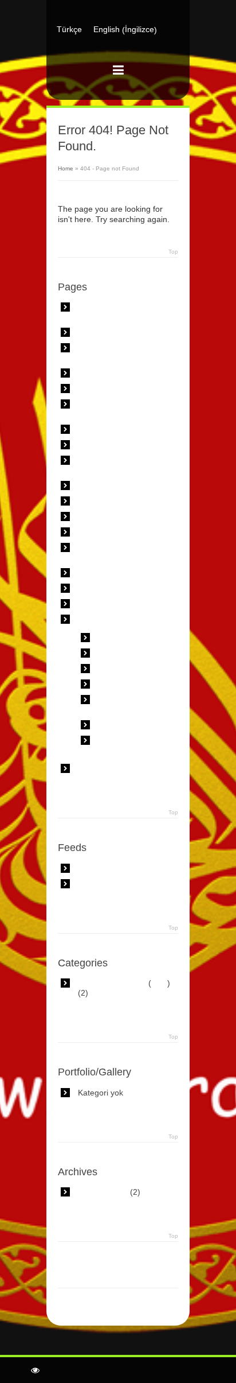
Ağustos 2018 (103, 1191)
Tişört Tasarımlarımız (116, 588)
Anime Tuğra (121, 637)
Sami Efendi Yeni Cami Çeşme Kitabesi (119, 552)
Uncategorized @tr (112, 983)
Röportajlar (98, 532)
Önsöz (89, 501)
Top (173, 251)
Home (65, 168)
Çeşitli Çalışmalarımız (117, 388)
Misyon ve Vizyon (109, 485)
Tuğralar (93, 619)
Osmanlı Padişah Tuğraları (129, 745)
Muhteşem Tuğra (129, 684)
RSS (159, 983)
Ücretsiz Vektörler (109, 768)
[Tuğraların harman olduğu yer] (118, 53)
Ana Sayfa (96, 332)
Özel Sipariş (99, 516)
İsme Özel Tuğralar (132, 668)
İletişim (90, 444)
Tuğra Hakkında (107, 603)
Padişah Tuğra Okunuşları (124, 704)
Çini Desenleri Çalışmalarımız (105, 408)
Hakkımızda (99, 429)
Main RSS (96, 868)
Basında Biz (99, 373)
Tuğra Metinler (124, 724)
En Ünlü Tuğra (124, 653)
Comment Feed (106, 883)
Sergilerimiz (99, 572)
